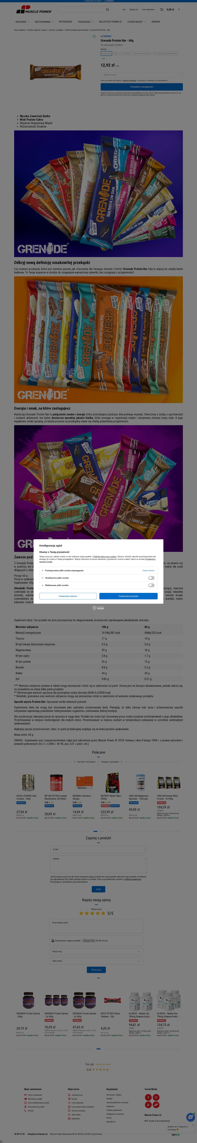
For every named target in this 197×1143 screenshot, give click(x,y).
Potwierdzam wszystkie (128, 596)
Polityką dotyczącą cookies (105, 556)
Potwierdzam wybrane (68, 596)
